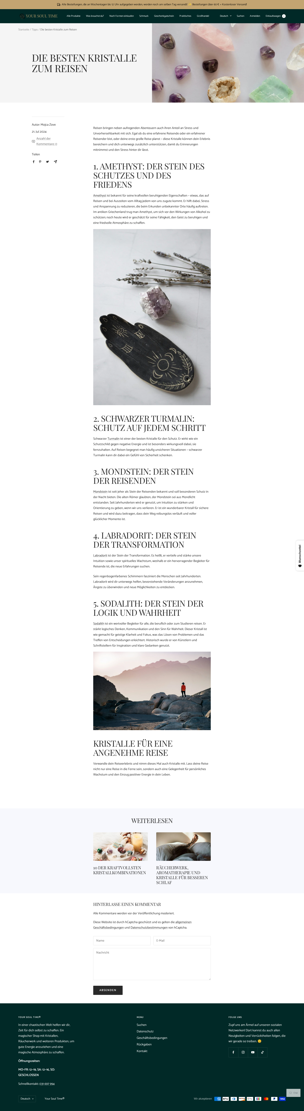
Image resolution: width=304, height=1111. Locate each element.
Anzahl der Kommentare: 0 (46, 141)
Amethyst (99, 195)
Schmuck (143, 16)
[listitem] (33, 161)
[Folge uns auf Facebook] (233, 1052)
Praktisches (185, 16)
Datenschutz (145, 1031)
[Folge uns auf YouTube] (253, 1052)
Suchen (240, 16)
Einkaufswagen (275, 16)
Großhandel (203, 16)
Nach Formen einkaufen (121, 16)
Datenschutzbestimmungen (149, 927)
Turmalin (113, 438)
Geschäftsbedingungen (152, 1038)
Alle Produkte (73, 16)
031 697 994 (47, 1084)
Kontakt (142, 1051)
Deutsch (224, 16)
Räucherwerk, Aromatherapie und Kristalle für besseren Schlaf (182, 875)
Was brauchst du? (95, 16)
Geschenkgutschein (164, 16)
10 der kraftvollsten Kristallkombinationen (119, 870)
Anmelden (255, 16)
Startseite (23, 29)
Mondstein (100, 491)
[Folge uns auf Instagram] (243, 1052)
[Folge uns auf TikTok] (262, 1052)
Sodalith (98, 623)
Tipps (35, 29)
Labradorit (100, 555)
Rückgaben (144, 1044)
